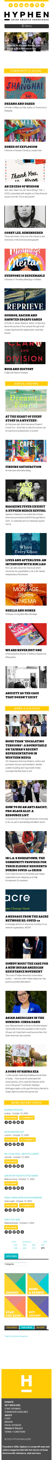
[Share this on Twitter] (10, 1122)
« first (13, 1242)
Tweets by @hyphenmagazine (16, 1336)
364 (15, 1245)
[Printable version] (22, 1122)
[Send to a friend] (18, 1122)
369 (24, 1248)
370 (33, 1248)
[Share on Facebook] (6, 1122)
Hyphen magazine (26, 1383)
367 (43, 1245)
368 (15, 1248)
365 (24, 1245)
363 (45, 1242)
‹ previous (26, 1242)
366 (33, 1245)
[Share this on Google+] (14, 1122)
